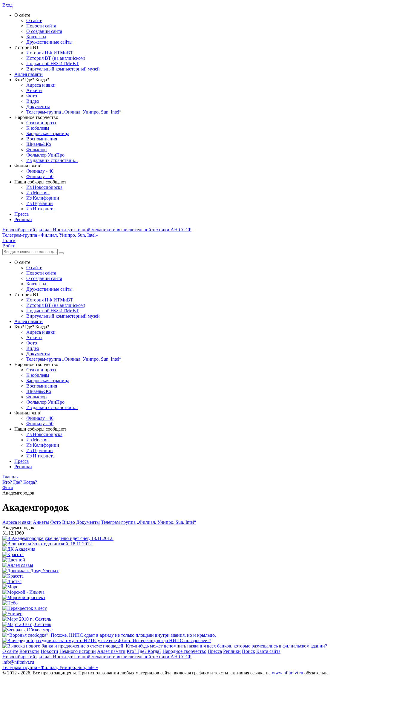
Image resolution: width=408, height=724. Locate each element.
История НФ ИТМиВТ (49, 52)
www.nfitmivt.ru (287, 672)
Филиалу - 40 (39, 171)
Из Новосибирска (44, 187)
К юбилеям (37, 128)
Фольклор (36, 149)
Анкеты (34, 90)
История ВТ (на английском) (55, 58)
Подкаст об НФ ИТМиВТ (52, 63)
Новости (49, 651)
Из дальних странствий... (52, 160)
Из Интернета (40, 208)
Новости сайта (41, 25)
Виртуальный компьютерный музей (63, 68)
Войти (9, 245)
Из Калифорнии (42, 197)
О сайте (34, 20)
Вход (7, 4)
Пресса (21, 214)
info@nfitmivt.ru (18, 662)
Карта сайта (268, 651)
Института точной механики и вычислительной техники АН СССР (96, 229)
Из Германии (39, 203)
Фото (31, 95)
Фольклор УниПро (45, 154)
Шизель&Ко (38, 144)
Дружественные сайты (49, 42)
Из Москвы (38, 192)
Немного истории (77, 651)
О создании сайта (44, 31)
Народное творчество (184, 651)
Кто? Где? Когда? (144, 651)
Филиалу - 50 (39, 176)
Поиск (248, 651)
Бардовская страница (47, 133)
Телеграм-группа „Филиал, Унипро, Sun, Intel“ (73, 111)
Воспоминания (41, 138)
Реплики (23, 219)
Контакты (36, 36)
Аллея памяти (28, 74)
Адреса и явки (41, 85)
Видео (32, 101)
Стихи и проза (41, 122)
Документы (38, 106)
